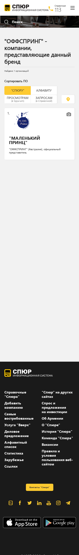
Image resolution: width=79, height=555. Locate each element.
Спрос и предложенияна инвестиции (54, 407)
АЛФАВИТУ (44, 90)
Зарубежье (14, 460)
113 (58, 9)
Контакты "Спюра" (39, 487)
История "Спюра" (57, 431)
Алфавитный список (15, 444)
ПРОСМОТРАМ (18, 99)
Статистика (13, 453)
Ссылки (11, 466)
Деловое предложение (16, 433)
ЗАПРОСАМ (44, 99)
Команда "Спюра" (57, 438)
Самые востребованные (19, 416)
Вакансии (50, 444)
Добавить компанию (13, 405)
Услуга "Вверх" (17, 425)
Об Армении (52, 418)
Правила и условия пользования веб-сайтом (57, 457)
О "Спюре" (51, 425)
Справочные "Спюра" (15, 394)
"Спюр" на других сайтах (57, 394)
